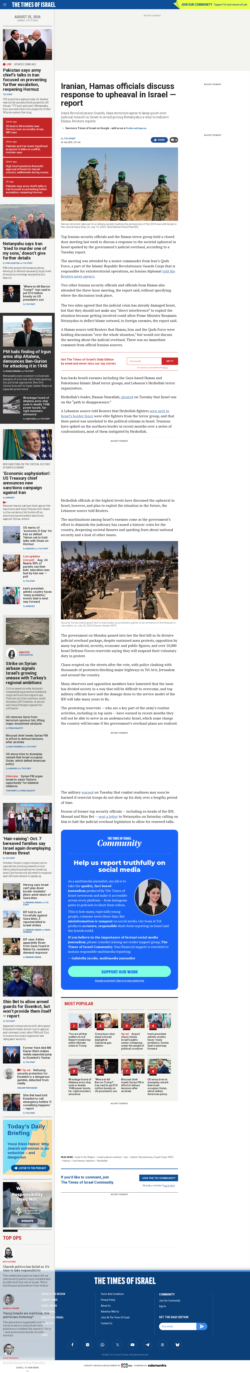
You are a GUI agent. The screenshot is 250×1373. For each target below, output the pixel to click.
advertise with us (110, 1311)
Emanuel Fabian (33, 903)
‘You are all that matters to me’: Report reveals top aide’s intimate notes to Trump (79, 1040)
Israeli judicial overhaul (109, 1157)
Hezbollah (102, 1160)
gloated (127, 397)
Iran (126, 1157)
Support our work (119, 971)
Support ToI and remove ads (230, 4)
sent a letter (108, 816)
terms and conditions (112, 1294)
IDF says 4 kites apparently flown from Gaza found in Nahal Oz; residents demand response (36, 946)
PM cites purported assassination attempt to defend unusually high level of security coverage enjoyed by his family (27, 272)
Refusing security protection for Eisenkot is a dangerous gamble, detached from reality (33, 1076)
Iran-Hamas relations (84, 1160)
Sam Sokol (31, 419)
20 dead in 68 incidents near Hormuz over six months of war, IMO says (25, 129)
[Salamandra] (157, 1365)
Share (161, 140)
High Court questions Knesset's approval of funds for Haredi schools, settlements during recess (27, 169)
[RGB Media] (127, 1365)
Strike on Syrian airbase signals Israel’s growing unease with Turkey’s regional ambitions (26, 673)
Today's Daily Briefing (26, 1129)
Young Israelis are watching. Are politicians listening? (26, 1315)
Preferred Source (136, 128)
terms (165, 368)
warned (88, 792)
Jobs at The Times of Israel (115, 1317)
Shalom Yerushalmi (27, 1088)
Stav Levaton (12, 263)
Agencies (10, 498)
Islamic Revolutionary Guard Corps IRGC (152, 1157)
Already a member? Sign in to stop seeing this (119, 980)
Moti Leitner (9, 1262)
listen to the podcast (32, 1168)
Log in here (169, 1185)
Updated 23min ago (25, 64)
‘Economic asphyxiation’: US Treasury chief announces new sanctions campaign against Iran (27, 483)
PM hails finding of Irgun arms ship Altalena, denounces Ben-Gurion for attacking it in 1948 (27, 358)
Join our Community (196, 4)
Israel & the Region (84, 1157)
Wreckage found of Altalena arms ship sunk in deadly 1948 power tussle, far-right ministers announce (79, 1087)
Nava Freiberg (15, 747)
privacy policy (108, 1299)
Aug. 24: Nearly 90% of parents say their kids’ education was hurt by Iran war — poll (36, 568)
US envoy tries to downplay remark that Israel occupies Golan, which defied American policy (158, 1087)
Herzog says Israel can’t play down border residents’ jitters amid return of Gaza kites (37, 891)
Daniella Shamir (11, 1308)
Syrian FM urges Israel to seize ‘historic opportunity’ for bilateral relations (24, 781)
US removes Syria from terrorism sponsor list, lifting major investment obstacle (25, 720)
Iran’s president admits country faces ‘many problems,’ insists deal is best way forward (158, 1041)
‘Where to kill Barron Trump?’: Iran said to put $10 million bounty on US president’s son (106, 1085)
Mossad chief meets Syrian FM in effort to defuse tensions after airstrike (132, 1085)
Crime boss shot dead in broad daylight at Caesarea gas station (105, 1040)
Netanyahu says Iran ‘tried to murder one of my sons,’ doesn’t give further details (24, 250)
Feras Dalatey (15, 728)
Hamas (66, 1160)
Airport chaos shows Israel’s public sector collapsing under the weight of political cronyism (132, 1041)
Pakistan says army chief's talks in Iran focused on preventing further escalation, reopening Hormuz (26, 189)
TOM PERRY (11, 791)
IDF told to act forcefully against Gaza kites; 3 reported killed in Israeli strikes (35, 918)
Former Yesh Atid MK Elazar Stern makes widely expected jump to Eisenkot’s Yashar (37, 1052)
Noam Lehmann (12, 371)
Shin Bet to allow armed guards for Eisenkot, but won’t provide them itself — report (27, 1008)
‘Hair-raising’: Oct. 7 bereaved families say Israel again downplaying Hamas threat (27, 845)
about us (106, 1305)
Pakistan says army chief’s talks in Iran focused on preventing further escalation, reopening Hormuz (25, 80)
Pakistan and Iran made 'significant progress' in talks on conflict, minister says (27, 149)
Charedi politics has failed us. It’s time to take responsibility (26, 1268)
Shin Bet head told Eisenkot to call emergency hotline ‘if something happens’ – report (37, 1102)
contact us (106, 1323)
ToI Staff (69, 138)
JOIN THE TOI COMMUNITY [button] (158, 1178)
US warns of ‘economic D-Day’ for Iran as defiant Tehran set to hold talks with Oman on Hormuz (37, 536)
